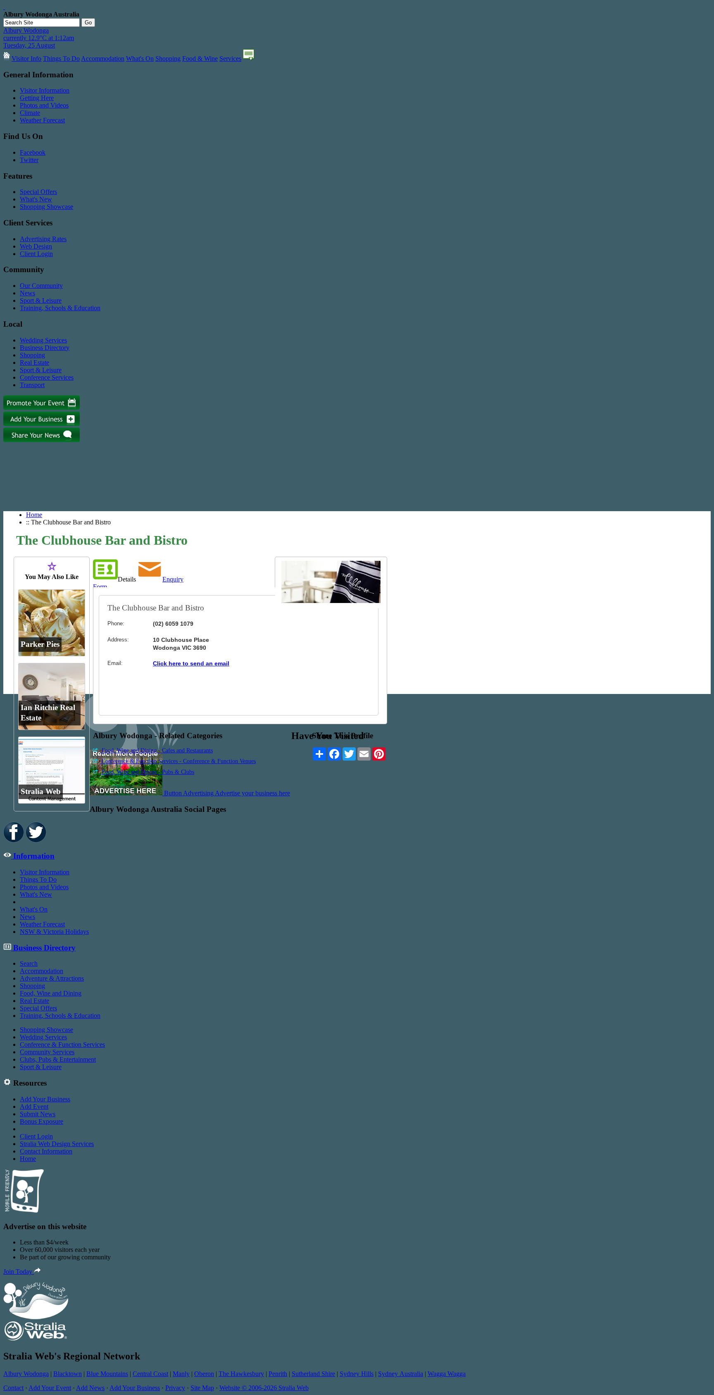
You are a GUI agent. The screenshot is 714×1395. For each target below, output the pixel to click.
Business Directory (44, 347)
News (27, 293)
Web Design (36, 246)
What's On (140, 58)
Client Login (36, 253)
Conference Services (47, 377)
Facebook (32, 152)
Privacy (175, 1387)
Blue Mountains (107, 1373)
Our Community (41, 285)
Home (34, 514)
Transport (32, 384)
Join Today (18, 1271)
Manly (181, 1373)
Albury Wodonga (26, 1373)
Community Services (47, 1051)
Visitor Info (26, 58)
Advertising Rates (43, 238)
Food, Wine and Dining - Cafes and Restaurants (156, 750)
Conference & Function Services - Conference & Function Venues (178, 761)
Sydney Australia (400, 1373)
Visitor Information (44, 90)
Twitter (29, 159)
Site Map (202, 1387)
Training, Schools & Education (60, 307)
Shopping (168, 58)
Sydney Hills (357, 1373)
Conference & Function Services (62, 1044)
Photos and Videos (44, 105)
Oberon (204, 1373)
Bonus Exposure (41, 1121)
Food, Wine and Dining (50, 993)
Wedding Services (43, 340)
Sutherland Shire (313, 1373)
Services (230, 58)
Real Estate (34, 362)
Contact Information (46, 1151)
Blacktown (67, 1373)
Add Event (34, 1106)
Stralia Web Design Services (57, 1143)
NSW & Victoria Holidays (54, 931)
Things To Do (61, 58)
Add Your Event (50, 1387)
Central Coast (150, 1373)
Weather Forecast (42, 120)
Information (33, 856)
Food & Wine (200, 58)
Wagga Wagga (447, 1373)
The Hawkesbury (241, 1373)
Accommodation (102, 58)
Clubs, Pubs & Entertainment (58, 1059)
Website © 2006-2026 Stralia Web (264, 1387)
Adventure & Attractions (52, 978)
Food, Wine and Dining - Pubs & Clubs (147, 772)
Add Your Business (45, 1099)
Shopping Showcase (46, 206)
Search (29, 963)
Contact (13, 1387)
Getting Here (37, 97)
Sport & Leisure (41, 300)
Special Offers (38, 191)
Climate (30, 112)
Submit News (37, 1113)
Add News (90, 1387)
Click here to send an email (191, 663)
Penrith (278, 1373)
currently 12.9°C (38, 38)
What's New (36, 199)
